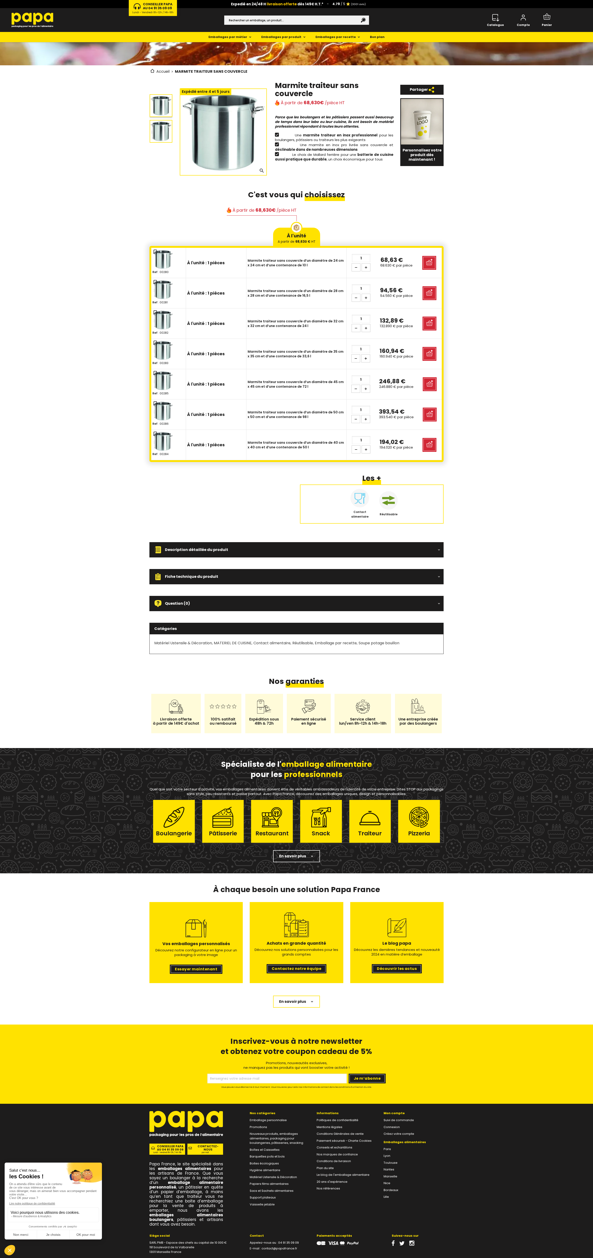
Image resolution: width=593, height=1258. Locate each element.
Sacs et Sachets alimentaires (271, 1191)
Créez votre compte (399, 1134)
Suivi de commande (399, 1120)
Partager (419, 89)
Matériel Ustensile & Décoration (183, 643)
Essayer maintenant (196, 969)
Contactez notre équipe (297, 968)
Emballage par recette (336, 643)
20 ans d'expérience (332, 1181)
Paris (387, 1149)
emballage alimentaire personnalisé (186, 1185)
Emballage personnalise (268, 1120)
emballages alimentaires (184, 1168)
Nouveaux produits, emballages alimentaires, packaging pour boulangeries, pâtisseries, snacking (276, 1138)
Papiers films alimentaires (269, 1184)
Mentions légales (329, 1127)
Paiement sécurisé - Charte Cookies (344, 1140)
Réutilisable (302, 643)
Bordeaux (391, 1190)
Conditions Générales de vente (340, 1134)
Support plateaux (263, 1197)
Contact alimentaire (271, 643)
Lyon (387, 1156)
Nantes (389, 1169)
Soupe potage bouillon (379, 643)
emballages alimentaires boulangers (186, 1217)
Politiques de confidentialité (337, 1120)
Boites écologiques (264, 1163)
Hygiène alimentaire (265, 1170)
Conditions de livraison (334, 1161)
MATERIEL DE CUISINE (233, 643)
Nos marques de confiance (337, 1154)
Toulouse (390, 1163)
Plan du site (325, 1168)
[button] (296, 549)
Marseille (390, 1176)
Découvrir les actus (397, 968)
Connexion (392, 1127)
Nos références (328, 1188)
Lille (386, 1197)
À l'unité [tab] (296, 238)
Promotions (258, 1127)
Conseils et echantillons (334, 1147)
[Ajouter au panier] (429, 263)
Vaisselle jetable (262, 1204)
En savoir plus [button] (292, 856)
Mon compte (394, 1113)
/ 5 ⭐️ (349, 4)
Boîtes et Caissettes (265, 1150)
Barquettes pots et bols (267, 1156)
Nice (387, 1183)
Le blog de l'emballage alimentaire (343, 1175)
